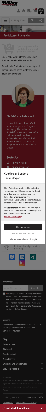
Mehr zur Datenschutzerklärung (22, 239)
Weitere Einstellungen (12, 216)
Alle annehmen (23, 226)
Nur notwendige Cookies (23, 233)
